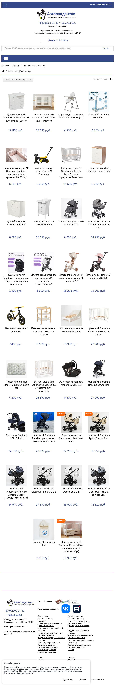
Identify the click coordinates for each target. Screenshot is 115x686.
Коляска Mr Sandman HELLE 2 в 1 (16, 437)
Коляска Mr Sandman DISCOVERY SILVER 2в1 (99, 224)
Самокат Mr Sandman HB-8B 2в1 (99, 116)
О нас (40, 657)
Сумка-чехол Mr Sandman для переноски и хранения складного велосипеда (16, 279)
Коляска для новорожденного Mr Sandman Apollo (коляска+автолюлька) (16, 493)
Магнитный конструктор (79, 621)
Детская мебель (45, 618)
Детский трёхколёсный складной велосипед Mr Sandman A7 (71, 278)
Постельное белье (76, 638)
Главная (5, 66)
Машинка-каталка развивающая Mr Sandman (44, 171)
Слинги (71, 649)
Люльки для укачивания (49, 642)
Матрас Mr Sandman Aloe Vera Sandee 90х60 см (16, 385)
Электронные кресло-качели (81, 640)
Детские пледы (75, 623)
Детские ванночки (46, 626)
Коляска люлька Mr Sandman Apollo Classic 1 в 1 (71, 438)
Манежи (71, 633)
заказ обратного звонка (100, 5)
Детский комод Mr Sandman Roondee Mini (99, 169)
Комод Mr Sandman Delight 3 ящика (44, 223)
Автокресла (43, 616)
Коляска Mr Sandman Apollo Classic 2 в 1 (99, 437)
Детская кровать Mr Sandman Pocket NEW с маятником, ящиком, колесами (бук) (71, 547)
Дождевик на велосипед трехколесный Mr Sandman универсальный (43, 279)
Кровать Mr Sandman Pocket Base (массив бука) (99, 331)
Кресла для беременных (79, 645)
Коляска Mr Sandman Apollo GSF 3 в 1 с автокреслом (99, 491)
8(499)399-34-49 (48, 22)
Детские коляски (75, 616)
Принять (82, 680)
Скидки (71, 657)
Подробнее (67, 680)
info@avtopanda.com (57, 26)
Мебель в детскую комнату (50, 633)
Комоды (41, 640)
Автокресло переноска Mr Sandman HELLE (71, 383)
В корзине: (58, 40)
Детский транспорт (76, 618)
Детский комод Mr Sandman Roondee (16, 223)
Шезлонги (72, 642)
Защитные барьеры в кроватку (52, 638)
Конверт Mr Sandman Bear (44, 543)
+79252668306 (67, 22)
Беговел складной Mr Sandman (16, 330)
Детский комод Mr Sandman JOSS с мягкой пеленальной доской (16, 117)
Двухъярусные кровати (78, 626)
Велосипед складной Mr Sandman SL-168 (98, 276)
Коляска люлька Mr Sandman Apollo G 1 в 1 (44, 490)
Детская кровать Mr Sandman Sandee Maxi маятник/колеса (44, 117)
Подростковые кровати (78, 630)
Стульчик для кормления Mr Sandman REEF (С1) (71, 116)
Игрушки (42, 621)
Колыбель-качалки (46, 645)
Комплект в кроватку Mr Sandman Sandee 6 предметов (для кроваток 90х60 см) (16, 173)
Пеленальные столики (48, 647)
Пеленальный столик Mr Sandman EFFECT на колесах (43, 331)
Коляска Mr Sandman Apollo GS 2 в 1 (71, 490)
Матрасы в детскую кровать (80, 635)
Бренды (16, 66)
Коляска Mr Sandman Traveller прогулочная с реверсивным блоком (44, 438)
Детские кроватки (46, 635)
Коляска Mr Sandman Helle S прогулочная (99, 383)
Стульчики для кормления (50, 623)
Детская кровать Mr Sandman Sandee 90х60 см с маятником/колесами (43, 386)
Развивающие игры (47, 652)
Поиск (105, 48)
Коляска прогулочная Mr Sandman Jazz (71, 223)
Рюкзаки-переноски (47, 649)
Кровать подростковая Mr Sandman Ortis (71, 330)
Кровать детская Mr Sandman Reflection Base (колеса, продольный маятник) (71, 173)
